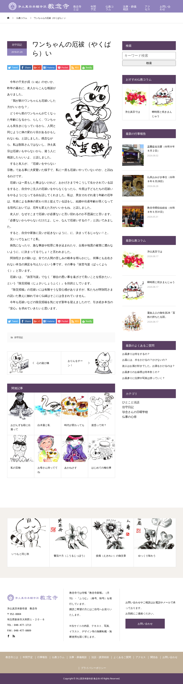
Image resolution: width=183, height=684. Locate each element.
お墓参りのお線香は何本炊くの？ (141, 372)
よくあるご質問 (122, 657)
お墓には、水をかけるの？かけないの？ (144, 359)
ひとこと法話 (130, 402)
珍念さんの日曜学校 (135, 412)
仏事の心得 (129, 417)
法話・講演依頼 (100, 657)
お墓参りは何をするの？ (136, 354)
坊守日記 (17, 44)
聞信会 (154, 657)
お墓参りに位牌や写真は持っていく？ (143, 378)
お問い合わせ (165, 8)
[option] (28, 542)
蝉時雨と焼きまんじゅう (161, 282)
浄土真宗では (154, 251)
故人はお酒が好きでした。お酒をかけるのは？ (148, 365)
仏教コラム (110, 8)
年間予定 (93, 8)
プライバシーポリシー (93, 668)
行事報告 (42, 657)
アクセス (147, 8)
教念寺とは (77, 8)
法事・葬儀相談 (129, 8)
